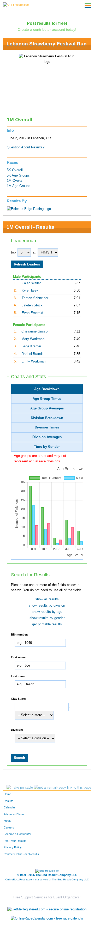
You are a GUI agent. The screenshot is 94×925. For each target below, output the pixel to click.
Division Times (47, 427)
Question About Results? (25, 147)
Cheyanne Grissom (35, 331)
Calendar (9, 807)
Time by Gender (47, 447)
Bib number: (19, 634)
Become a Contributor (17, 834)
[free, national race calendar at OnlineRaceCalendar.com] (47, 918)
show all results (47, 599)
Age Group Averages (47, 408)
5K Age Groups (18, 175)
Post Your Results (15, 840)
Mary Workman (32, 339)
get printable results (47, 624)
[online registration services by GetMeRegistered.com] (46, 908)
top (13, 252)
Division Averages (47, 437)
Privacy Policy (13, 847)
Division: (17, 729)
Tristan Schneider (35, 298)
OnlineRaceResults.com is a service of (47, 879)
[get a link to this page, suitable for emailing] (62, 787)
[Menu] (88, 5)
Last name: (18, 676)
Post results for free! (47, 23)
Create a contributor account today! (47, 29)
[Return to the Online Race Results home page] (16, 4)
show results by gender (47, 618)
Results (8, 800)
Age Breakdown (47, 389)
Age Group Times (47, 399)
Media (7, 820)
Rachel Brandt (32, 354)
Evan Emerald (32, 313)
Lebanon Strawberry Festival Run (47, 43)
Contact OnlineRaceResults (21, 854)
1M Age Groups (18, 186)
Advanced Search (15, 814)
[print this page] (20, 787)
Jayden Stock (32, 305)
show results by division (47, 605)
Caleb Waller (31, 283)
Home (7, 794)
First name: (19, 657)
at (34, 252)
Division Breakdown (47, 418)
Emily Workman (33, 361)
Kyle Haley (30, 290)
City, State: (18, 698)
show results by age (47, 612)
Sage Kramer (31, 346)
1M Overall (15, 181)
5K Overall (15, 170)
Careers (9, 827)
